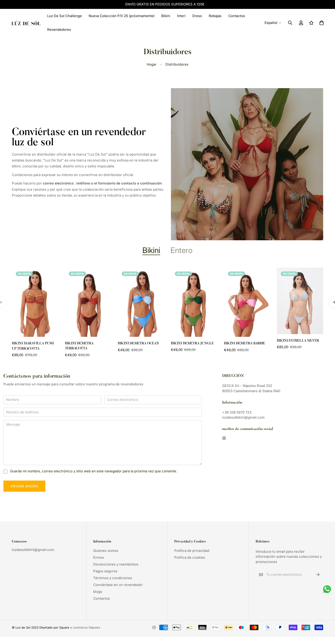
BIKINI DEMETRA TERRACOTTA (79, 346)
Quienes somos (105, 550)
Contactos (236, 16)
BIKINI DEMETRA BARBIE (244, 343)
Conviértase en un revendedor (118, 585)
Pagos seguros (105, 571)
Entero (181, 250)
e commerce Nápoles (85, 627)
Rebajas (215, 16)
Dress (197, 16)
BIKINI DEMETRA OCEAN (138, 343)
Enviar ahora (24, 486)
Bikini (165, 16)
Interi (181, 16)
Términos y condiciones (112, 578)
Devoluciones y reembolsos (115, 564)
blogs (97, 591)
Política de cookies (189, 557)
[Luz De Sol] (26, 22)
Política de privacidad (191, 550)
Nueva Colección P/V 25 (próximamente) (122, 16)
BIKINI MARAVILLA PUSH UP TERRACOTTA (33, 346)
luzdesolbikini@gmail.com (33, 549)
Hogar (152, 64)
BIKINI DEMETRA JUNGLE (192, 343)
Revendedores (59, 29)
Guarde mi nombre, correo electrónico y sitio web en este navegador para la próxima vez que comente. (93, 471)
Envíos (98, 557)
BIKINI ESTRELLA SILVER (298, 341)
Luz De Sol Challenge (64, 16)
